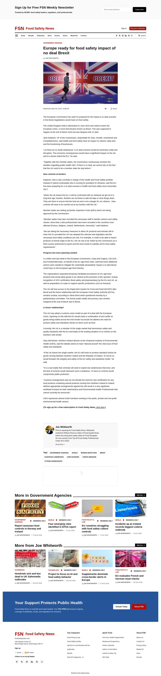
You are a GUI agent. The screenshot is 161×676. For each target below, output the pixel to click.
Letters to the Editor (109, 649)
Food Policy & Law (73, 637)
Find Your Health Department (113, 637)
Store (138, 653)
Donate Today (121, 607)
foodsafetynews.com (22, 638)
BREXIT (102, 453)
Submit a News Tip (109, 653)
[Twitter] (120, 36)
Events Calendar (108, 645)
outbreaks (19, 570)
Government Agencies (52, 43)
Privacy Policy (141, 645)
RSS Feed (105, 657)
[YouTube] (129, 36)
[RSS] (132, 36)
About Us (139, 637)
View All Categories (74, 657)
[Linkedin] (126, 36)
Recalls (69, 653)
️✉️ (18, 652)
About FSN (139, 607)
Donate (139, 657)
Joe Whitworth (51, 58)
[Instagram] (123, 36)
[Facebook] (117, 36)
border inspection (89, 453)
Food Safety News (82, 673)
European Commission (54, 457)
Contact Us (140, 641)
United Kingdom (89, 457)
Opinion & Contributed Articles (78, 645)
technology (53, 570)
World (75, 453)
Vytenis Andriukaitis (53, 461)
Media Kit (139, 649)
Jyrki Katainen (73, 457)
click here (100, 407)
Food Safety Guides (74, 641)
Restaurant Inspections (110, 641)
